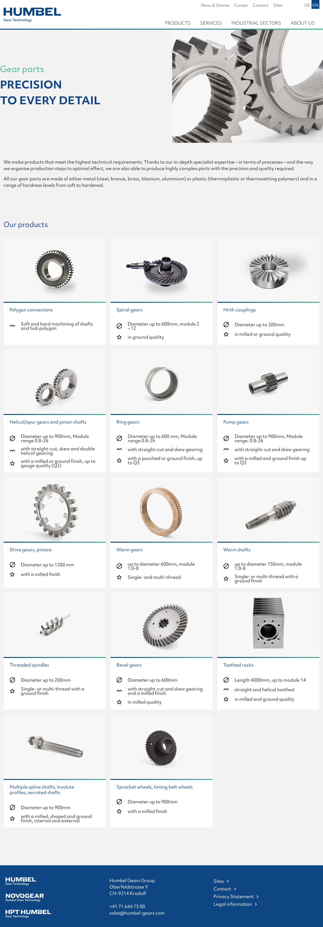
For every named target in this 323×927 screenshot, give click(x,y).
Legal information (233, 904)
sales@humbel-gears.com (137, 913)
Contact (222, 889)
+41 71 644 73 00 (127, 906)
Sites (219, 881)
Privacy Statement (234, 896)
